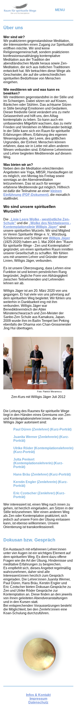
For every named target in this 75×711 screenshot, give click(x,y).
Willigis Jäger (59, 238)
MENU (60, 10)
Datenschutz (38, 702)
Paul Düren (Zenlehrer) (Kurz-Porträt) (42, 429)
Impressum (38, 698)
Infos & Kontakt (38, 695)
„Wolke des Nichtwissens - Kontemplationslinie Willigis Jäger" (37, 225)
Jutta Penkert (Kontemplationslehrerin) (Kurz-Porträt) (38, 463)
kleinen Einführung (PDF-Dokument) (32, 192)
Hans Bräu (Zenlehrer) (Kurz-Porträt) (42, 474)
